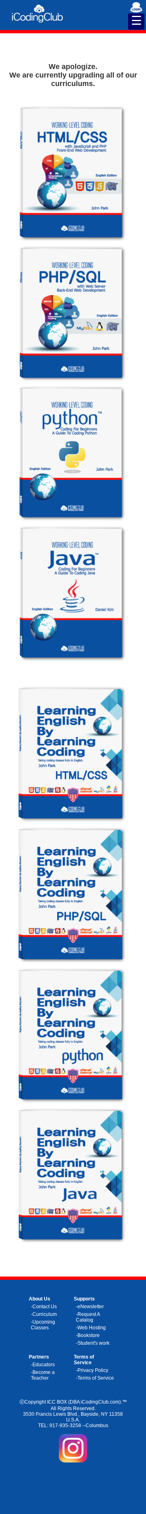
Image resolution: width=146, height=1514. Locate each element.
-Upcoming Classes (43, 1325)
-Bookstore (88, 1335)
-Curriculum (44, 1314)
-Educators (43, 1364)
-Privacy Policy (92, 1370)
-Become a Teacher (43, 1375)
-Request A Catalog (88, 1317)
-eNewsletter (90, 1306)
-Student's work (93, 1343)
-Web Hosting (91, 1328)
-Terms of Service (95, 1378)
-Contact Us (44, 1306)
